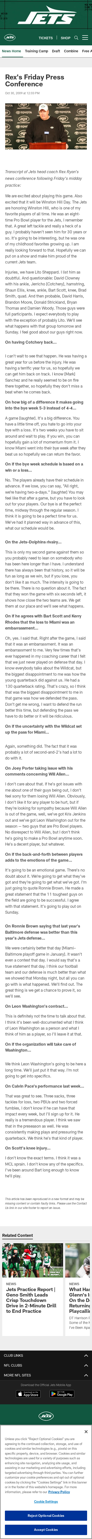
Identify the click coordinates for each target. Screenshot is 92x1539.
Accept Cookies (46, 1530)
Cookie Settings (46, 1501)
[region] (46, 1482)
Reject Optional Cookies (46, 1516)
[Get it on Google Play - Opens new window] (62, 1396)
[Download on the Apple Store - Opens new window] (28, 1394)
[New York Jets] (46, 1416)
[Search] (76, 37)
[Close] (86, 1431)
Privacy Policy (59, 1492)
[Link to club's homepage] (10, 35)
